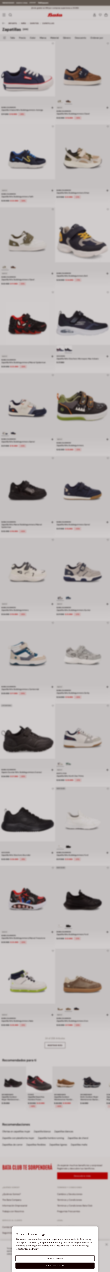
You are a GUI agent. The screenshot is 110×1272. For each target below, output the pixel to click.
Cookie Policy (31, 1248)
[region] (55, 1249)
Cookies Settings (55, 1258)
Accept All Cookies (55, 1265)
